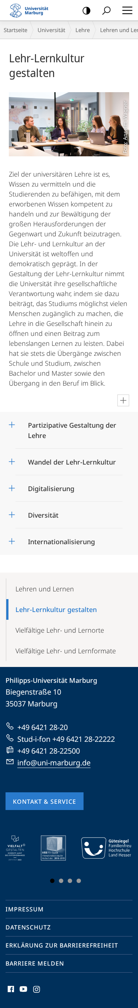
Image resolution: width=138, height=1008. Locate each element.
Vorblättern (121, 861)
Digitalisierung (51, 486)
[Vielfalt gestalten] (20, 848)
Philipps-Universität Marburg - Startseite (31, 10)
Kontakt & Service (44, 801)
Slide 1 (52, 881)
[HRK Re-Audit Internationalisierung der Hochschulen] (58, 848)
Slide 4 (79, 881)
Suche (106, 10)
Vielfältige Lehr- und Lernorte (59, 630)
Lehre (82, 30)
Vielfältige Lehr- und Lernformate (65, 650)
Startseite (15, 30)
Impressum (25, 909)
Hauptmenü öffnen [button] (127, 10)
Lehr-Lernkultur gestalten (56, 609)
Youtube (22, 993)
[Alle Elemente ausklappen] (123, 400)
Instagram (37, 993)
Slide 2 (61, 881)
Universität (51, 30)
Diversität (43, 512)
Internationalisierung (61, 539)
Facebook (10, 993)
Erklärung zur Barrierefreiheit (62, 945)
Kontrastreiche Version (86, 10)
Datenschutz (28, 927)
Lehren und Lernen (44, 588)
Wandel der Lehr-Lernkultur (72, 459)
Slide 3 (70, 881)
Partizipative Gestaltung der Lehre (72, 428)
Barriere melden (35, 963)
